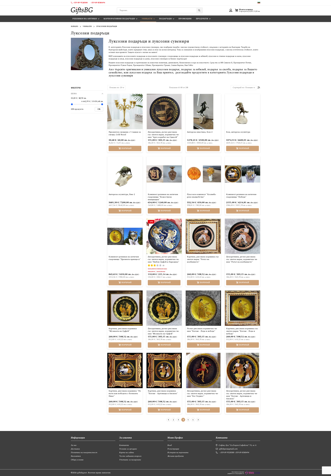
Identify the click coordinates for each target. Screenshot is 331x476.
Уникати (87, 26)
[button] (259, 2)
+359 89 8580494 (242, 452)
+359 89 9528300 (227, 452)
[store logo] (82, 10)
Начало (74, 26)
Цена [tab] (74, 93)
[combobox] (160, 10)
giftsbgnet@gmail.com (228, 448)
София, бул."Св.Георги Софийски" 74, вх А (237, 445)
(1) (163, 265)
